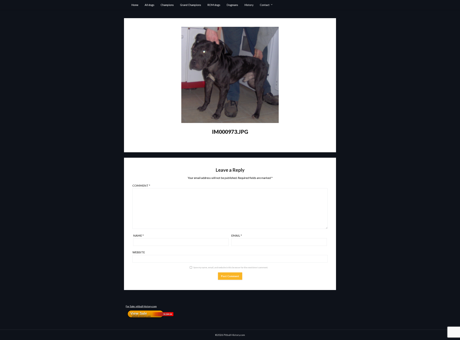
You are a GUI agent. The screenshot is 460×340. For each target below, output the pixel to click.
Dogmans (232, 4)
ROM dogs (213, 4)
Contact (265, 4)
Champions (167, 4)
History (249, 4)
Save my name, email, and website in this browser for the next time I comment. (230, 267)
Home (134, 4)
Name (138, 235)
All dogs (149, 4)
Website (138, 252)
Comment (141, 185)
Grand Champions (190, 4)
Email (236, 235)
